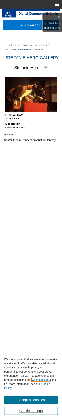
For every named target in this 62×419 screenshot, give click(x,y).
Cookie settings (41, 379)
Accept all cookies (31, 400)
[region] (31, 386)
